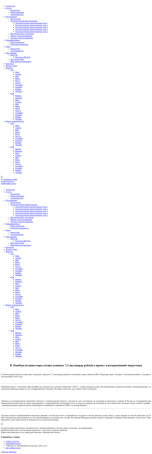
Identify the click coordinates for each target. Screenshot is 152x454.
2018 (12, 94)
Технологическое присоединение (23, 21)
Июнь (17, 79)
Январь (18, 96)
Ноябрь (18, 89)
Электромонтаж (16, 15)
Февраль (18, 98)
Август (18, 83)
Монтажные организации (20, 62)
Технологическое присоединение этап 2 (31, 25)
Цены (8, 47)
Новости (9, 68)
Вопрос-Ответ (11, 66)
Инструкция (15, 19)
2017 (12, 70)
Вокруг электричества (15, 121)
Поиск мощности (17, 42)
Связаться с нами (10, 179)
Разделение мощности (19, 44)
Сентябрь (19, 85)
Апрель (18, 74)
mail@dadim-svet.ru (8, 184)
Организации (11, 53)
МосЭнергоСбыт (17, 59)
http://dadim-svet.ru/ (13, 448)
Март (17, 72)
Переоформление (13, 40)
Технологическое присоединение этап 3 (31, 27)
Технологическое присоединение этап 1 (31, 23)
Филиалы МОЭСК (22, 57)
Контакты (10, 64)
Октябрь (18, 87)
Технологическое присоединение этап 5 (31, 32)
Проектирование (17, 12)
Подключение (11, 17)
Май (17, 76)
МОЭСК (13, 55)
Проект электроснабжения (21, 36)
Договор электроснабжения (21, 38)
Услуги (8, 8)
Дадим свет (10, 6)
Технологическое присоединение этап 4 (31, 29)
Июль (17, 81)
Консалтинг (15, 10)
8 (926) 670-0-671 (8, 181)
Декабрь (18, 91)
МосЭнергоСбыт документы (22, 34)
